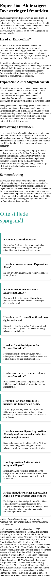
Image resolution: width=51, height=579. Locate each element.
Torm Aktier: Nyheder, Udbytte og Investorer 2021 (24, 533)
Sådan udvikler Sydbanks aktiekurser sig (32, 544)
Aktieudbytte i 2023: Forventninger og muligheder (20, 530)
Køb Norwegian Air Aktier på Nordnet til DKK (22, 553)
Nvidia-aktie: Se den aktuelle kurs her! (32, 575)
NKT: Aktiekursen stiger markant (28, 539)
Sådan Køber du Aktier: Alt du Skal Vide (18, 567)
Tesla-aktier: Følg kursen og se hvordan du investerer (24, 556)
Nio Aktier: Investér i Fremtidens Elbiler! (28, 565)
